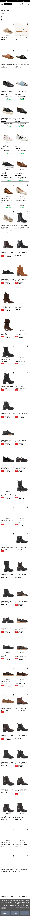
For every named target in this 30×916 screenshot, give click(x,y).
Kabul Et (24, 913)
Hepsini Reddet (15, 912)
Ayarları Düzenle (5, 912)
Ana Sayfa (3, 7)
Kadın (3, 13)
